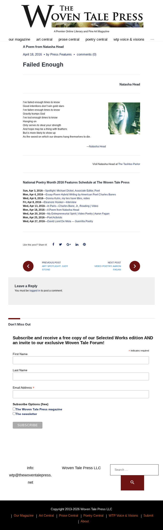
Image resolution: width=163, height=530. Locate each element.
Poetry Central (96, 39)
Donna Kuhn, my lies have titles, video (68, 198)
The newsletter (26, 414)
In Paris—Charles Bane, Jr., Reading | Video (72, 206)
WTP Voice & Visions (129, 39)
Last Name (20, 370)
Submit (148, 515)
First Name (20, 354)
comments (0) (86, 54)
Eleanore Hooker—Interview (60, 202)
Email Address (23, 388)
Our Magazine (19, 39)
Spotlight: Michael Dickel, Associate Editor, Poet (72, 190)
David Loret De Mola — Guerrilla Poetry (70, 221)
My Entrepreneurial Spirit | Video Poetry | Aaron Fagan (78, 213)
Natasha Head (129, 84)
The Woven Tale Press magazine (38, 409)
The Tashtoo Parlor (129, 164)
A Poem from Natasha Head (43, 46)
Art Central (44, 39)
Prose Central (69, 39)
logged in (35, 290)
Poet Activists (54, 217)
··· (152, 39)
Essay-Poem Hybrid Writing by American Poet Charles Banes (81, 194)
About (85, 521)
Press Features (61, 54)
